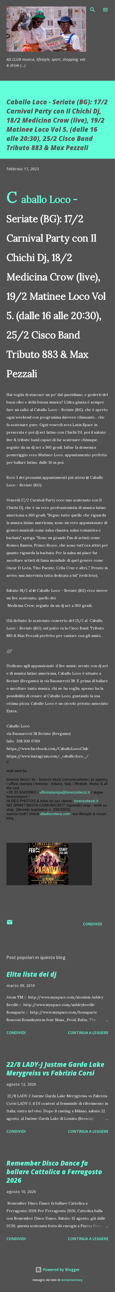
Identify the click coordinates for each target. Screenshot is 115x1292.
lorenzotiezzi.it (86, 801)
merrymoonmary (71, 1280)
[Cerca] (92, 9)
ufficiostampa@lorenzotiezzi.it (65, 792)
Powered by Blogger (61, 1269)
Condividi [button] (92, 923)
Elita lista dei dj (31, 974)
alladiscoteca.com (55, 814)
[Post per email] (9, 923)
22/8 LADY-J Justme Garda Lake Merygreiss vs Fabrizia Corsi (55, 1068)
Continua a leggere (88, 1032)
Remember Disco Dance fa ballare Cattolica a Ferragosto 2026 (54, 1172)
